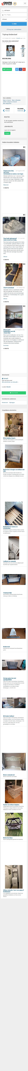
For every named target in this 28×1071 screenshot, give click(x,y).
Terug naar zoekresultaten (14, 29)
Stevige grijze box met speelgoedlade (9, 679)
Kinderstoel (5, 402)
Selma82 (5, 378)
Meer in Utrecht (7, 100)
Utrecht (18, 38)
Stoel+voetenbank (9, 287)
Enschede (6, 345)
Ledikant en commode (9, 561)
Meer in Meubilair (16, 100)
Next (16, 51)
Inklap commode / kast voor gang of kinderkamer (13, 890)
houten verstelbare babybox (11, 805)
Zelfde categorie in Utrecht (10, 102)
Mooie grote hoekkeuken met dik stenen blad (9, 331)
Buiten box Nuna (8, 838)
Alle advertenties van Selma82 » (10, 382)
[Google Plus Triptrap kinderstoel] (24, 69)
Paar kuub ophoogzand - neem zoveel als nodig (10, 239)
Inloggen (7, 133)
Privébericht (8, 69)
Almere (5, 256)
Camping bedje (7, 593)
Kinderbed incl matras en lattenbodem (10, 527)
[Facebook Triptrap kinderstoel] (20, 69)
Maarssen (6, 185)
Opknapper (12, 402)
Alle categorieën (7, 103)
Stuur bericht (14, 392)
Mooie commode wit (9, 775)
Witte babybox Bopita (9, 438)
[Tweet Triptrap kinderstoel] (17, 69)
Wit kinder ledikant (8, 716)
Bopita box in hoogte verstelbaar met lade (13, 470)
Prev (4, 51)
